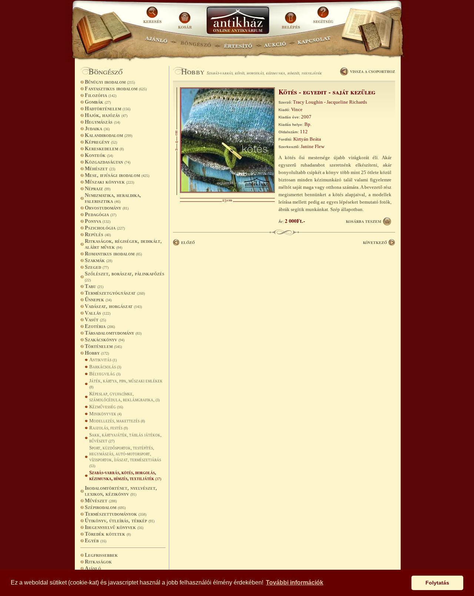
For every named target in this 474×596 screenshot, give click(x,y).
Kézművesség (106, 406)
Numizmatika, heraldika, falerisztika (113, 198)
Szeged (97, 267)
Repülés (98, 234)
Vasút (95, 319)
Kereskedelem (104, 148)
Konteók (99, 155)
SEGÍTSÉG (323, 18)
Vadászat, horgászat (113, 306)
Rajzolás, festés (108, 428)
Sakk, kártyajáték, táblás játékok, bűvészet (125, 437)
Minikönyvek (105, 413)
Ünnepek (98, 299)
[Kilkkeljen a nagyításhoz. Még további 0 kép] (227, 191)
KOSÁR (185, 18)
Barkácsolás (105, 366)
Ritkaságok (98, 562)
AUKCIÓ (274, 42)
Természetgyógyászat (115, 293)
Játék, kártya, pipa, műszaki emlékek (126, 383)
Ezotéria (100, 326)
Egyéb (95, 540)
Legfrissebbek (101, 555)
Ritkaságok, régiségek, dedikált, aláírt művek (123, 244)
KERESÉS (153, 18)
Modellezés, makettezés (117, 420)
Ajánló (93, 568)
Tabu (94, 286)
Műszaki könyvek (109, 182)
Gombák (98, 102)
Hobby (97, 353)
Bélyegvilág (104, 373)
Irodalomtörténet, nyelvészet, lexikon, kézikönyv (121, 491)
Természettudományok (115, 514)
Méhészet (100, 168)
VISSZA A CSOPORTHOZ (372, 71)
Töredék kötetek (108, 534)
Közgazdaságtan (107, 162)
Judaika (97, 128)
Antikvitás (103, 359)
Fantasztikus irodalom (116, 88)
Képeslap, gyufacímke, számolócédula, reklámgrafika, (124, 396)
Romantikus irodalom (113, 254)
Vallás (97, 313)
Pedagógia (100, 214)
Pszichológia (105, 228)
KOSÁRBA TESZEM (363, 221)
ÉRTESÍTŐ (238, 42)
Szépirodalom (105, 507)
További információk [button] (294, 582)
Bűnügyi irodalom (110, 82)
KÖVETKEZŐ (375, 242)
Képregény (101, 142)
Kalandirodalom (108, 135)
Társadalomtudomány (113, 333)
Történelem (103, 346)
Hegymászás (102, 122)
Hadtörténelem (107, 108)
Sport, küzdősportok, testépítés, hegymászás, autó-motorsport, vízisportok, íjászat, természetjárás (125, 456)
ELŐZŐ (188, 242)
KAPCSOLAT (314, 42)
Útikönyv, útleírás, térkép (119, 520)
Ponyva (97, 221)
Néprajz (97, 188)
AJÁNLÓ (156, 42)
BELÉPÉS (291, 18)
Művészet (101, 500)
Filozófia (100, 95)
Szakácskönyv (104, 339)
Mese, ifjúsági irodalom (117, 175)
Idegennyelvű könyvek (114, 527)
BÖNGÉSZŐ (195, 42)
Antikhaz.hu (238, 21)
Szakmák (98, 260)
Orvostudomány (106, 208)
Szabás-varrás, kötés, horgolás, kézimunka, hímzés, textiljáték (125, 475)
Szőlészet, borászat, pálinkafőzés (124, 276)
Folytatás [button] (437, 583)
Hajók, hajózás (106, 115)
